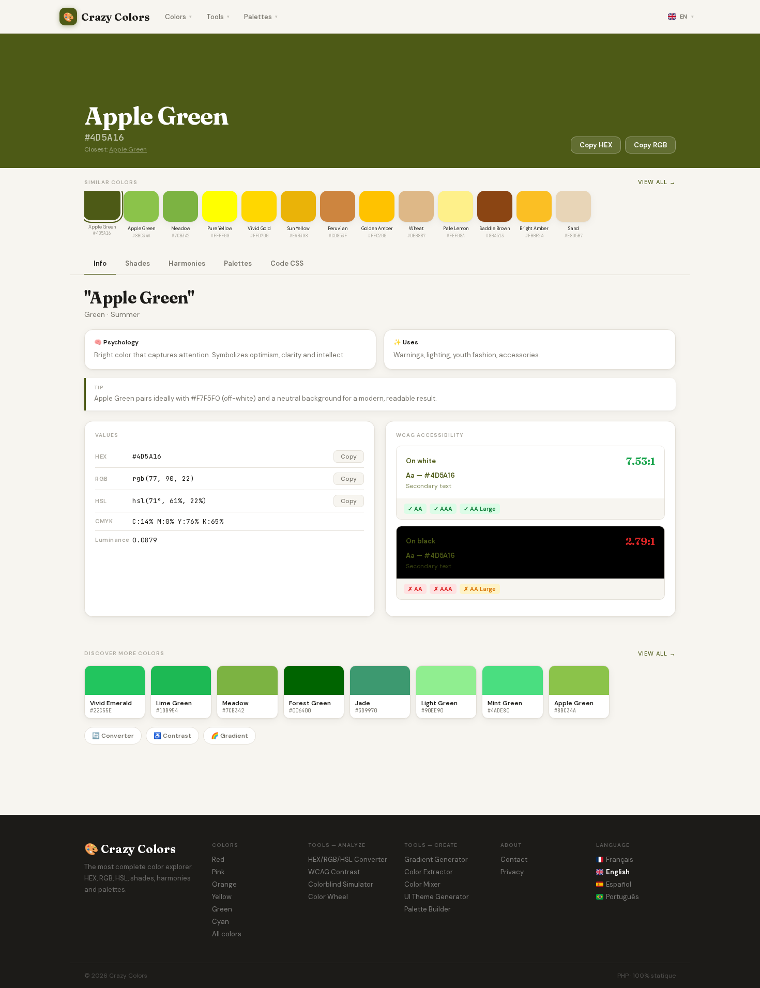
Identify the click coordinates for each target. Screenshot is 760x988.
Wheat (416, 228)
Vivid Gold (259, 228)
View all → (657, 182)
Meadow (180, 228)
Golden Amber (377, 228)
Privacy (512, 872)
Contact (513, 859)
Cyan (220, 921)
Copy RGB (650, 145)
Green (222, 909)
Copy (349, 456)
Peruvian (337, 228)
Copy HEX (596, 145)
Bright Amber (534, 228)
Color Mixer (422, 884)
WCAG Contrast (334, 872)
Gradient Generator (436, 859)
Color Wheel (328, 896)
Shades (137, 263)
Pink (218, 872)
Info (100, 263)
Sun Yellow (298, 228)
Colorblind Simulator (340, 884)
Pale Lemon (455, 228)
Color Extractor (428, 872)
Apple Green (128, 149)
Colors (178, 16)
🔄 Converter (113, 736)
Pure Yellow (219, 228)
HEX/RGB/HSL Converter (347, 859)
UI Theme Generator (436, 896)
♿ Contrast (172, 736)
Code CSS (286, 263)
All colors (226, 934)
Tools (218, 16)
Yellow (222, 896)
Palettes (261, 16)
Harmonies (187, 263)
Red (218, 859)
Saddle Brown (495, 228)
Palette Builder (427, 909)
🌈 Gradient (229, 736)
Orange (224, 884)
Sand (573, 228)
